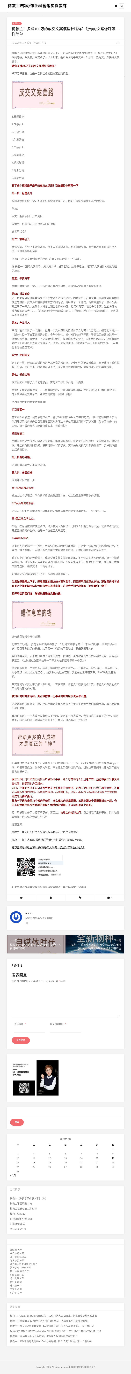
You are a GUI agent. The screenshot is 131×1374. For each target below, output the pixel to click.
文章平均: (15, 1289)
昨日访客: (15, 1260)
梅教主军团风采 (18, 1203)
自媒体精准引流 (18, 1218)
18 (34, 1162)
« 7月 (13, 1175)
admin (28, 913)
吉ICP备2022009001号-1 (83, 1367)
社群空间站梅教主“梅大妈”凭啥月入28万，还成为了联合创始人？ (48, 847)
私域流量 (15, 1229)
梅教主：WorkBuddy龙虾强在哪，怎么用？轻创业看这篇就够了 (43, 1336)
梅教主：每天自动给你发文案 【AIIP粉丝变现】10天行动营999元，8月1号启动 (52, 1326)
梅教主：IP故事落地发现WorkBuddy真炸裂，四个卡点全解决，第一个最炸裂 (51, 1341)
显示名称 (20, 1024)
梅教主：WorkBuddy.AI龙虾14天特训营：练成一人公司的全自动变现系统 (49, 1320)
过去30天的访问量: (19, 1264)
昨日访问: (15, 1257)
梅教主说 (15, 1213)
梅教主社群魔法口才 (21, 1208)
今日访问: (15, 1253)
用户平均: (15, 1292)
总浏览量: (15, 1275)
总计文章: (15, 1278)
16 (113, 1158)
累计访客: (15, 1271)
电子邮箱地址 (58, 1024)
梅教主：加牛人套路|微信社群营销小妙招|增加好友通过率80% (47, 839)
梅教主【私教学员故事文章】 (25, 1198)
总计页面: (15, 1282)
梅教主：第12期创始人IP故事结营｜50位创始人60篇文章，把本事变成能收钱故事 (53, 1315)
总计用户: (15, 1285)
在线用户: (15, 1249)
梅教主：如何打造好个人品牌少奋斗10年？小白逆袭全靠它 (45, 832)
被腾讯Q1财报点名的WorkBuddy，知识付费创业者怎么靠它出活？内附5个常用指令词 (55, 1331)
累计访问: (15, 1267)
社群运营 (16, 23)
